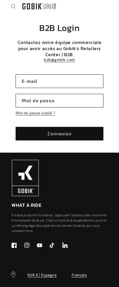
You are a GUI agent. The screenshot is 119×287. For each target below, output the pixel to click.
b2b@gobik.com (59, 60)
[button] (13, 6)
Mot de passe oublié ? (35, 112)
